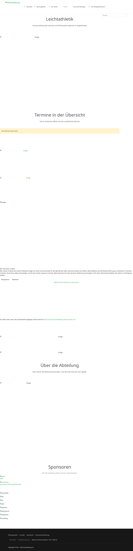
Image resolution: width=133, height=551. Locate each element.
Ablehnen (15, 280)
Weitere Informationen (62, 282)
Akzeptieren (5, 280)
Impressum (75, 282)
